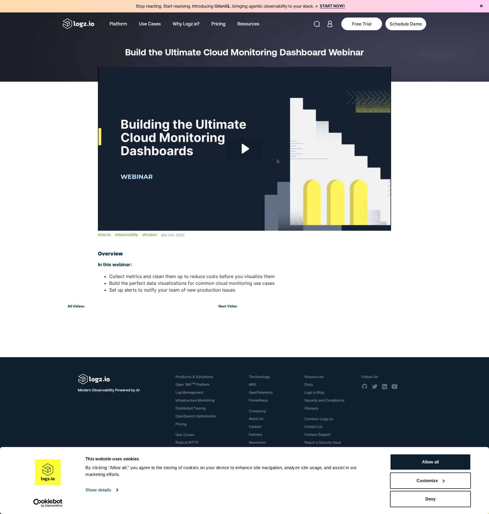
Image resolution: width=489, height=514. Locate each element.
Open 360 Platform (192, 384)
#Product (149, 235)
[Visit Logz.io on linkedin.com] (384, 386)
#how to (104, 235)
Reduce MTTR (186, 442)
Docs (308, 384)
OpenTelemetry (261, 392)
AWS (252, 384)
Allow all (430, 461)
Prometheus (258, 400)
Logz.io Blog (314, 392)
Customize (427, 480)
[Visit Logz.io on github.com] (364, 386)
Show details (98, 489)
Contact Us (313, 426)
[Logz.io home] (78, 24)
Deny (430, 498)
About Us (256, 419)
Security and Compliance (324, 400)
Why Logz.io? (186, 23)
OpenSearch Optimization (195, 416)
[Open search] (317, 24)
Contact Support (317, 434)
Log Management (189, 392)
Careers (255, 426)
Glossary (311, 408)
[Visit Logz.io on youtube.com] (394, 386)
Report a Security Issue (322, 442)
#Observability (126, 235)
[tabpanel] (244, 6)
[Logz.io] (122, 379)
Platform (118, 23)
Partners (255, 434)
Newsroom (257, 442)
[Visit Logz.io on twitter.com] (374, 386)
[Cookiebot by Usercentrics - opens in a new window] (48, 503)
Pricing (218, 23)
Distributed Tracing (190, 408)
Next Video (227, 306)
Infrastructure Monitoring (195, 400)
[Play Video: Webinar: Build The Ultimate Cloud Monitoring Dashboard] (245, 148)
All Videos (76, 306)
